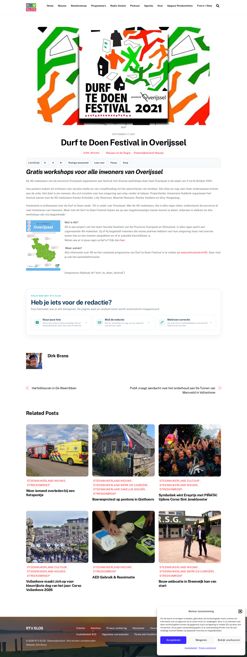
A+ (61, 162)
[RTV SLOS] (31, 10)
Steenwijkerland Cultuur (179, 480)
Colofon (80, 628)
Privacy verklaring (207, 648)
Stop (125, 162)
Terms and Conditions (146, 634)
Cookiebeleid (191, 648)
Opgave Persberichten (180, 5)
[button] (240, 611)
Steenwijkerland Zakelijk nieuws (119, 489)
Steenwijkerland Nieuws (149, 152)
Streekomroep (79, 5)
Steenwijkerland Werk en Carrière (120, 485)
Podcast (135, 5)
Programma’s (98, 5)
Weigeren (201, 640)
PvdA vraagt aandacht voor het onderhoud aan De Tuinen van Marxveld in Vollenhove (172, 390)
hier (122, 240)
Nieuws (62, 5)
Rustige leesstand (78, 162)
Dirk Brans (91, 152)
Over (160, 5)
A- (45, 162)
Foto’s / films (204, 5)
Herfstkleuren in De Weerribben (54, 388)
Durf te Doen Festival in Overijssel (123, 142)
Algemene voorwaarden (115, 634)
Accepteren (173, 640)
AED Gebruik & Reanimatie (113, 577)
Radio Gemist (118, 5)
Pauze (113, 162)
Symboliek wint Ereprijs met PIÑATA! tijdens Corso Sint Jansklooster (188, 497)
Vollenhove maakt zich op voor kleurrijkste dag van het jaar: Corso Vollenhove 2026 (53, 585)
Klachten (96, 628)
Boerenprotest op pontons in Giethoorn (123, 499)
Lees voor (99, 162)
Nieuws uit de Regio (118, 152)
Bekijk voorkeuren (229, 640)
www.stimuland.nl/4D (194, 252)
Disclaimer (139, 628)
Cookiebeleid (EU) (86, 634)
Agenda (148, 5)
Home (50, 5)
